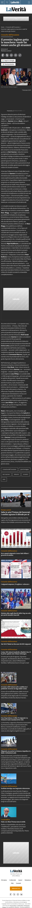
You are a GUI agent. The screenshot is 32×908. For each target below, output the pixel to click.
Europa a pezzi (6, 510)
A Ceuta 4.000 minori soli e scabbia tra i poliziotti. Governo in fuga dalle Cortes (14, 688)
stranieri (25, 474)
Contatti (18, 883)
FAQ (12, 883)
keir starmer (6, 474)
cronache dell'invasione (9, 469)
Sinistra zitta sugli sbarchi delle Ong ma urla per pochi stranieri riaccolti (16, 614)
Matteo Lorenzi (6, 51)
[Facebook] (10, 894)
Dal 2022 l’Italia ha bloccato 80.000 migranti (16, 644)
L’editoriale (12, 880)
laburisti (16, 474)
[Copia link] (20, 55)
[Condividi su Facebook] (3, 55)
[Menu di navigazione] (2, 2)
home (2, 27)
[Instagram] (18, 894)
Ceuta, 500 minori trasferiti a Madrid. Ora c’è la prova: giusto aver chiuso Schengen (16, 653)
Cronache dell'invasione (13, 27)
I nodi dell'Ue (5, 820)
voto (4, 479)
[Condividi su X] (7, 55)
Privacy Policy (13, 905)
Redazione (28, 880)
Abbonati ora (16, 888)
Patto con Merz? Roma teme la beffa (13, 822)
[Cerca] (7, 2)
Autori (20, 880)
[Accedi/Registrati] (29, 2)
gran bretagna (24, 469)
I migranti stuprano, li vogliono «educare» (15, 584)
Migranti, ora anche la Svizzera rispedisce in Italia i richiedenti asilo (16, 752)
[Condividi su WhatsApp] (11, 55)
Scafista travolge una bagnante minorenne (15, 788)
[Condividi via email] (15, 55)
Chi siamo (4, 880)
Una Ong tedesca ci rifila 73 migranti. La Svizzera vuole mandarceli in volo (14, 719)
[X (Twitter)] (14, 894)
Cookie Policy (20, 905)
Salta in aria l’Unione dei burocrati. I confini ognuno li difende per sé (15, 513)
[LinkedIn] (21, 894)
